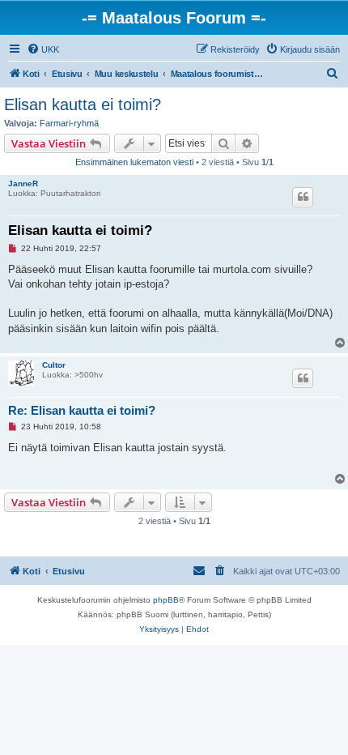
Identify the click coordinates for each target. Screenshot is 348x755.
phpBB (166, 599)
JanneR (23, 183)
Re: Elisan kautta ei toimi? (81, 410)
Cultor (54, 364)
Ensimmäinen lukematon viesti (134, 162)
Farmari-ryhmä (69, 123)
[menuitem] (43, 49)
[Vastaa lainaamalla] (302, 197)
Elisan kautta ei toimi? (82, 104)
